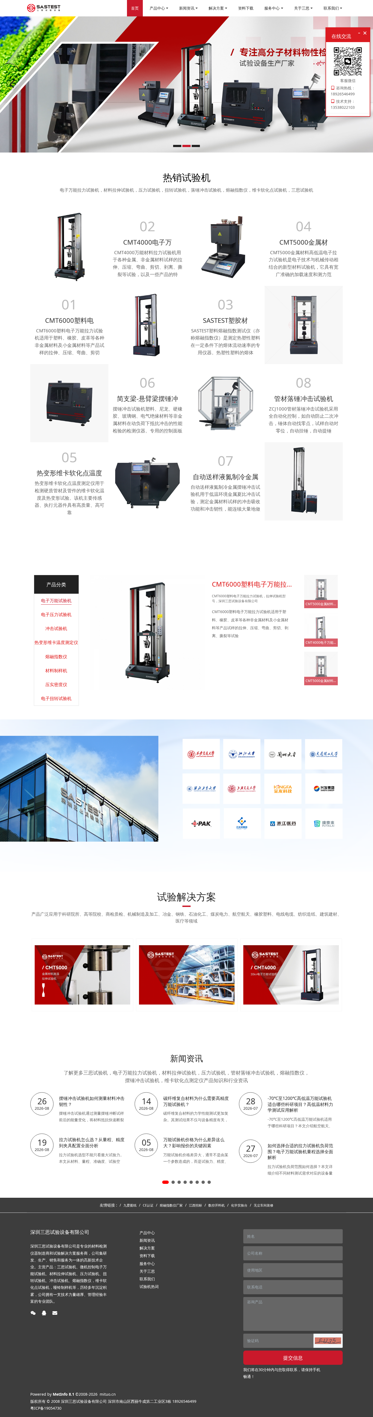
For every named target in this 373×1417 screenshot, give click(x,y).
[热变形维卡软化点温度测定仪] (69, 402)
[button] (328, 1340)
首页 (135, 8)
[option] (186, 84)
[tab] (56, 601)
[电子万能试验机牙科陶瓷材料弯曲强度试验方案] (291, 974)
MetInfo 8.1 (63, 1394)
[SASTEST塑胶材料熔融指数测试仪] (226, 246)
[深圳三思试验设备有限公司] (44, 8)
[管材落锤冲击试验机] (304, 481)
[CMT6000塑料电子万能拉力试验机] (69, 246)
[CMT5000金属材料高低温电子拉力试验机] (304, 324)
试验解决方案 (186, 896)
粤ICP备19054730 (45, 1408)
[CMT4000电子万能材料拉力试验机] (147, 324)
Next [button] (340, 974)
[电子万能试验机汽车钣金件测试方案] (187, 974)
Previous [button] (33, 974)
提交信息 (293, 1357)
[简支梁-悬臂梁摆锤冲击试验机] (147, 481)
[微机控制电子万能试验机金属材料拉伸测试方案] (82, 974)
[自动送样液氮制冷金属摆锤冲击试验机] (226, 402)
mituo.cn (108, 1394)
